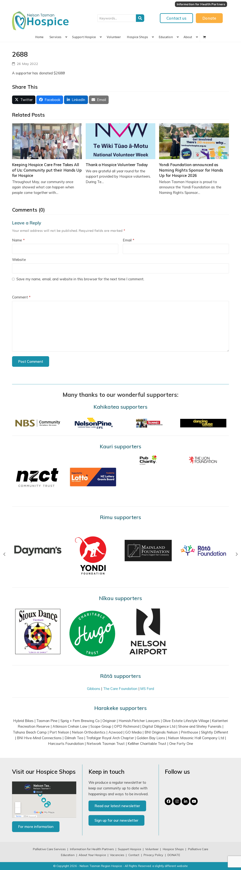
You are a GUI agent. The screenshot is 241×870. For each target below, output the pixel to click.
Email (128, 240)
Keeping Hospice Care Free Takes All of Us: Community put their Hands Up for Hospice (47, 170)
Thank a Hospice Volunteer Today (117, 164)
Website (19, 259)
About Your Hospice (92, 855)
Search (140, 18)
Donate (209, 18)
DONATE (173, 855)
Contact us (176, 18)
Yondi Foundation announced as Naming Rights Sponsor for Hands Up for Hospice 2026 (191, 170)
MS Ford (147, 688)
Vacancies (117, 855)
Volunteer (152, 849)
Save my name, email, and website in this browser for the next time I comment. (80, 279)
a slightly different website (170, 866)
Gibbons (93, 688)
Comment (21, 297)
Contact (134, 855)
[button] (204, 37)
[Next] (236, 554)
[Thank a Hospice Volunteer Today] (121, 141)
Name (18, 240)
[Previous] (4, 554)
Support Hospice (129, 849)
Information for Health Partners (92, 849)
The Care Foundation (120, 688)
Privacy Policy (153, 855)
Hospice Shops (173, 849)
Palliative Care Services (49, 849)
